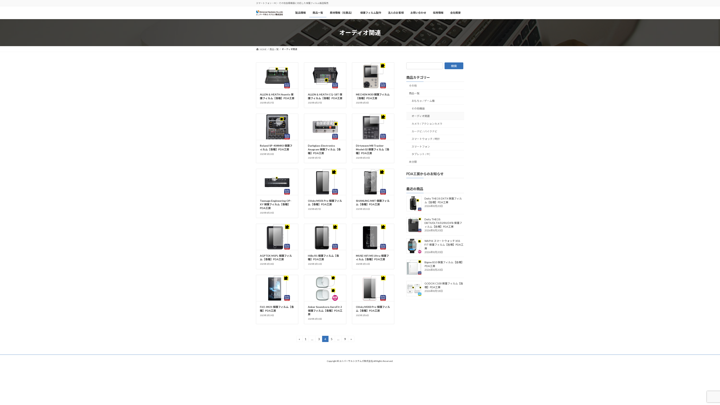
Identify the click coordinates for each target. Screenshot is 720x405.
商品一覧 (414, 93)
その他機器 (418, 108)
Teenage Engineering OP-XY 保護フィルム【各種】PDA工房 (275, 204)
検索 (454, 66)
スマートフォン (421, 146)
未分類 (413, 161)
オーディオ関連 (421, 116)
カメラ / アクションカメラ (427, 123)
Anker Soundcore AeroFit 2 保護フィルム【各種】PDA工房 (325, 310)
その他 (413, 85)
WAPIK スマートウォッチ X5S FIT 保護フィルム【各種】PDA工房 (444, 244)
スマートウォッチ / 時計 (426, 138)
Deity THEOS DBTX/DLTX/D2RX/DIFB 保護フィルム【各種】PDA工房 (443, 223)
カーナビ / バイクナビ (424, 131)
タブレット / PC (421, 154)
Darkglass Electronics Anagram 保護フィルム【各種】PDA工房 (324, 149)
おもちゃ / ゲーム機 (423, 100)
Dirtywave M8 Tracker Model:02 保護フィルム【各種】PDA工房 (372, 149)
